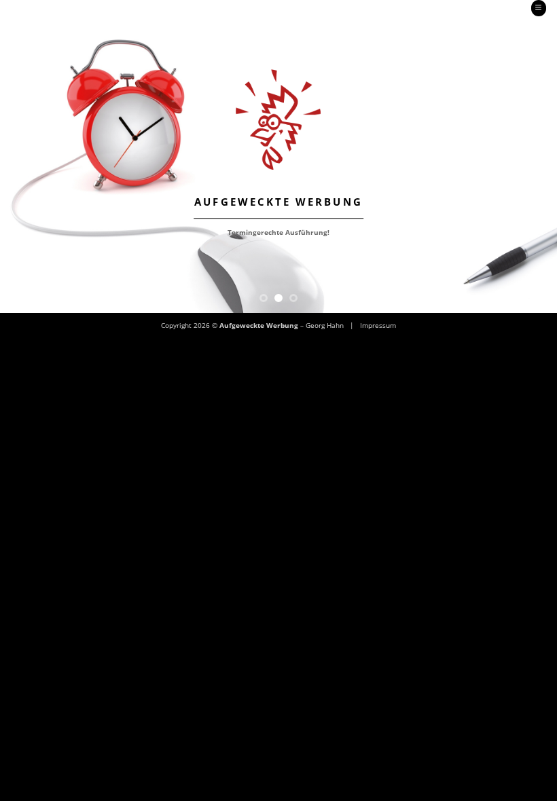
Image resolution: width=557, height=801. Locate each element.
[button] (538, 8)
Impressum (378, 325)
